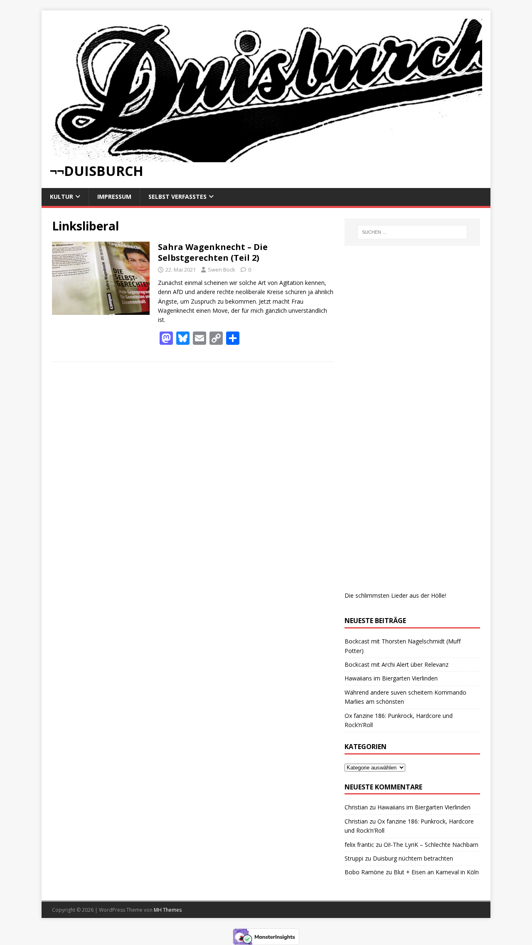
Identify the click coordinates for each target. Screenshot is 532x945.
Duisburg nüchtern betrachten (413, 858)
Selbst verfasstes (177, 196)
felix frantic (359, 845)
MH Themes (168, 909)
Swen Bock (221, 269)
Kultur (61, 196)
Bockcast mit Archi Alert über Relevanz (396, 664)
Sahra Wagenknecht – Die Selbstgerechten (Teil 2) (213, 252)
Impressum (114, 196)
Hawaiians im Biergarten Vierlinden (391, 678)
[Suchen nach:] (412, 232)
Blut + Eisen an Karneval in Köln (436, 872)
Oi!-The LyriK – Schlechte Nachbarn (431, 845)
